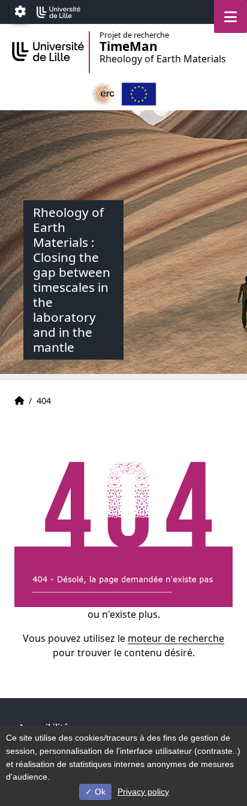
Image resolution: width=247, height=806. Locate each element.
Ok (99, 791)
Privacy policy (143, 791)
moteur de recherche (176, 638)
